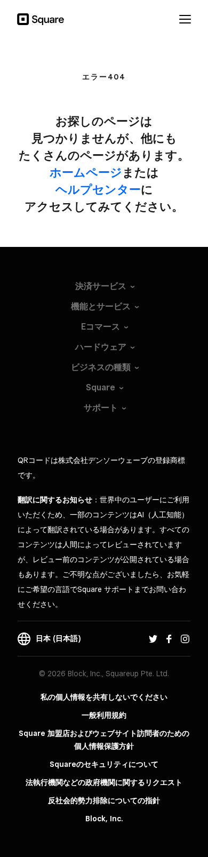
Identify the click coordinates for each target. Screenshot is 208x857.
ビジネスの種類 (101, 367)
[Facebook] (169, 638)
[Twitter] (153, 638)
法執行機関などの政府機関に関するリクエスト (104, 782)
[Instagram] (185, 638)
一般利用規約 (104, 715)
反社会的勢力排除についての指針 (104, 800)
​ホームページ (86, 172)
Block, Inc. (104, 818)
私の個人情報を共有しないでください (104, 697)
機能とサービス (101, 306)
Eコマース (100, 327)
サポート (101, 408)
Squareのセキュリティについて (104, 764)
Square (100, 387)
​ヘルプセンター (98, 189)
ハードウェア (100, 347)
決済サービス (100, 286)
